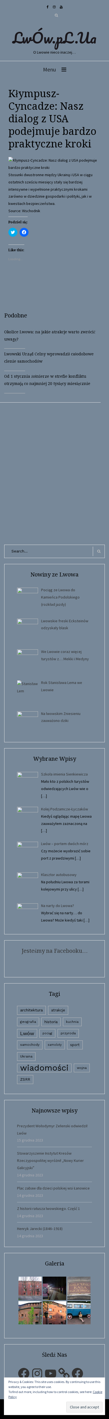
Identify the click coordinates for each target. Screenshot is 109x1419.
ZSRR (25, 1079)
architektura (31, 1010)
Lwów (27, 1033)
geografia (28, 1022)
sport (75, 1045)
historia (51, 1022)
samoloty (55, 1045)
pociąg (47, 1033)
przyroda (68, 1033)
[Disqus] (54, 472)
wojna (82, 1068)
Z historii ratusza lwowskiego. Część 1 (48, 1208)
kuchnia (72, 1022)
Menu (49, 69)
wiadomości (44, 1068)
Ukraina (26, 1056)
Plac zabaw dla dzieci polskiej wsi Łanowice (53, 1188)
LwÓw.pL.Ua (54, 37)
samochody (29, 1045)
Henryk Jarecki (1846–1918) (40, 1228)
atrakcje (58, 1010)
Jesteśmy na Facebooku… (55, 950)
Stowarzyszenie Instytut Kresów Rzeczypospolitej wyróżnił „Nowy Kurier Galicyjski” (50, 1160)
